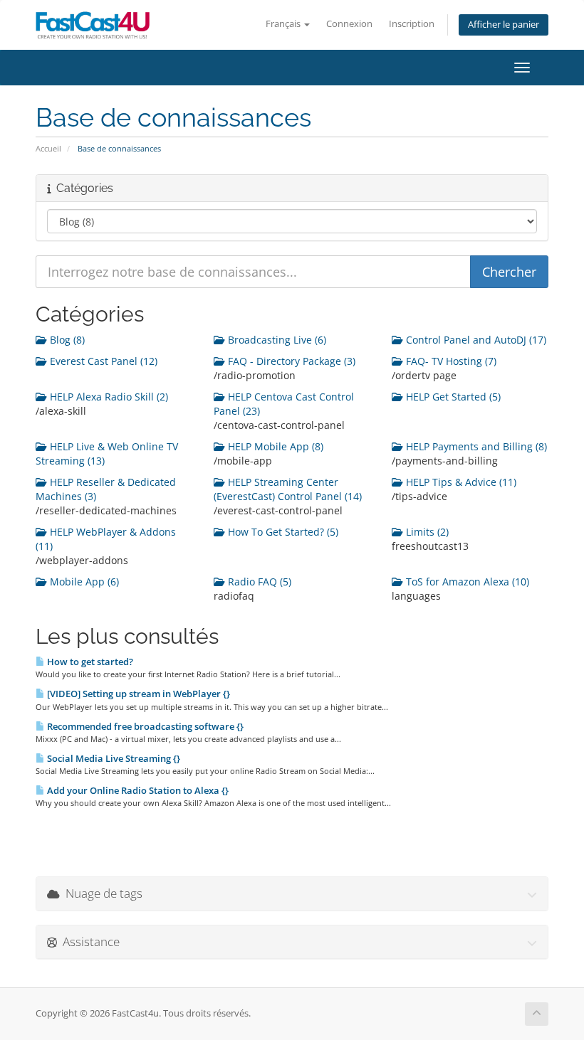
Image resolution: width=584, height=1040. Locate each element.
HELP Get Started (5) (452, 396)
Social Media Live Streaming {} (112, 758)
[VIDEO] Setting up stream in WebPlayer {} (137, 693)
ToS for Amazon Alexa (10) (466, 581)
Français (284, 24)
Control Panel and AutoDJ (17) (474, 339)
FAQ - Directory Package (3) (290, 361)
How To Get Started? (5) (281, 531)
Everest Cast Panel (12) (102, 361)
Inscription (411, 24)
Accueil (48, 148)
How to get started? (89, 661)
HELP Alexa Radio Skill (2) (107, 396)
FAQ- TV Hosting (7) (449, 361)
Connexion (349, 24)
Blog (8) (66, 339)
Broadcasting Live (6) (275, 339)
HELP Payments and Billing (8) (475, 446)
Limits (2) (426, 531)
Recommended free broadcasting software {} (144, 726)
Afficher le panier (503, 24)
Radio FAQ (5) (258, 581)
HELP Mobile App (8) (274, 446)
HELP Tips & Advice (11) (459, 482)
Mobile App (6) (83, 581)
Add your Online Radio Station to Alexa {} (137, 790)
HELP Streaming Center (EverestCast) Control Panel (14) (288, 489)
